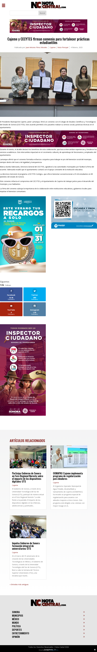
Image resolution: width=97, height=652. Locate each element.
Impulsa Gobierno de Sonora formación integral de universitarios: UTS (26, 545)
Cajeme (53, 47)
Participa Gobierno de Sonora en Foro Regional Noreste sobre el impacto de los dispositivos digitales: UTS (27, 477)
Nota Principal (62, 47)
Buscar (42, 13)
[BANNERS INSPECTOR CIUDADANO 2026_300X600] (23, 415)
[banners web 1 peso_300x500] (23, 272)
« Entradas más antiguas (19, 584)
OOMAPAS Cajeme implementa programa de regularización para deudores (68, 476)
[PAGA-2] (74, 228)
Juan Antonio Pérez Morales (36, 47)
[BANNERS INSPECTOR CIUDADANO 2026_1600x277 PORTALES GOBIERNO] (48, 32)
